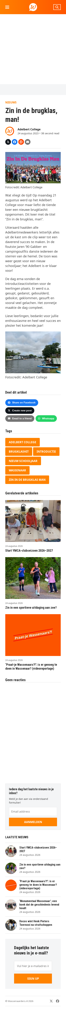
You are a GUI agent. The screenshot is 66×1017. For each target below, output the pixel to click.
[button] (7, 7)
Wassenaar (17, 470)
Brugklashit (19, 451)
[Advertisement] (33, 49)
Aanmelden (33, 822)
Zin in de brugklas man (27, 480)
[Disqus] (33, 731)
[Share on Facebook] (14, 142)
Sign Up (33, 979)
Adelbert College (22, 442)
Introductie (46, 451)
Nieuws (11, 102)
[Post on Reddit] (21, 142)
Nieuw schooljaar (23, 461)
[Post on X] (8, 142)
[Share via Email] (27, 142)
